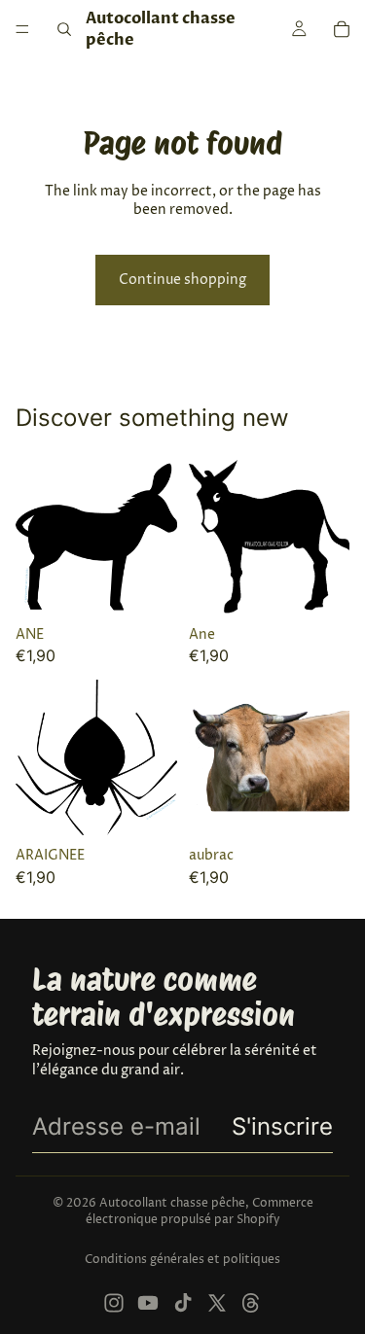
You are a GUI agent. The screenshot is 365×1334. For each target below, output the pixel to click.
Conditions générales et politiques (182, 1259)
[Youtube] (148, 1303)
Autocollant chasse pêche (172, 1203)
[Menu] (22, 29)
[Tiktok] (183, 1303)
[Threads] (251, 1303)
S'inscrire (282, 1126)
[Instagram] (114, 1303)
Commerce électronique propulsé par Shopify (199, 1211)
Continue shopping (182, 279)
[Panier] (341, 29)
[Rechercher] (64, 29)
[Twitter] (217, 1303)
